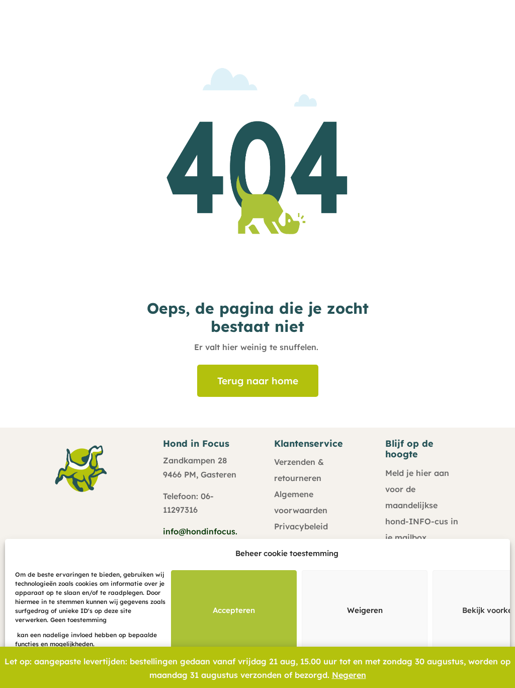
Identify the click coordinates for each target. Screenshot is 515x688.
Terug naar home (257, 381)
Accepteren (234, 610)
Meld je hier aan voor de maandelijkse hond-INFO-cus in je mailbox (421, 505)
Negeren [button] (349, 675)
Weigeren (365, 610)
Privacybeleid (301, 526)
